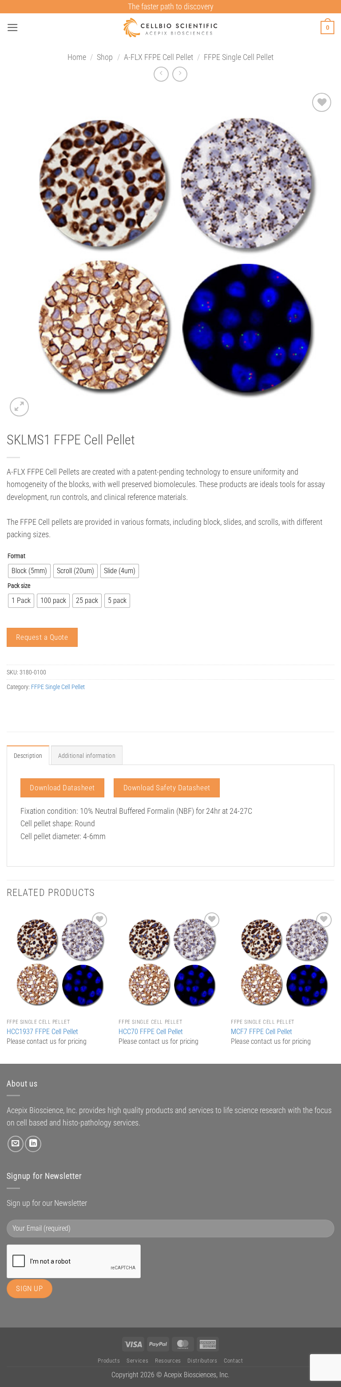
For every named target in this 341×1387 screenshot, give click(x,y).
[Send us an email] (16, 1144)
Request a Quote (42, 637)
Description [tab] (28, 755)
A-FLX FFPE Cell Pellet (158, 57)
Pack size (19, 586)
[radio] (29, 571)
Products (109, 1360)
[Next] (334, 986)
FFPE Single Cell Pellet (239, 57)
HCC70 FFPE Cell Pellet (151, 1031)
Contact (233, 1360)
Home (76, 57)
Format (16, 556)
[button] (13, 27)
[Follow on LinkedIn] (33, 1144)
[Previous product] (179, 74)
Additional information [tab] (86, 755)
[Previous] (7, 986)
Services (137, 1360)
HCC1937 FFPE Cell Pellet (42, 1031)
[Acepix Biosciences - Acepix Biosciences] (170, 27)
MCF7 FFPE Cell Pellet (261, 1031)
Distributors (202, 1360)
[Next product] (161, 74)
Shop (105, 57)
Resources (168, 1360)
